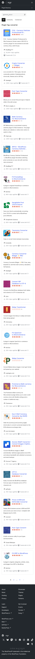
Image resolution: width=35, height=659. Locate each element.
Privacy (4, 598)
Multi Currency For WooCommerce (19, 118)
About (3, 589)
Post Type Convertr (19, 528)
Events (20, 607)
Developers (5, 610)
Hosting (4, 595)
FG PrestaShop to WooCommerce (18, 178)
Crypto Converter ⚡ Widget (18, 64)
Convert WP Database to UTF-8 (19, 282)
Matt (4, 622)
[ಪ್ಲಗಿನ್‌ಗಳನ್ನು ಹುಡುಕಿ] (24, 14)
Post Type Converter (19, 91)
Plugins (20, 595)
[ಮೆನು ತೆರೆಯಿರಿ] (32, 2)
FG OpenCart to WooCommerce (18, 334)
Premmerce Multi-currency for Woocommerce (21, 385)
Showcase (21, 589)
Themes (20, 592)
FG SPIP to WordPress (20, 553)
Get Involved (22, 604)
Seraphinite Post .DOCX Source (18, 203)
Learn (3, 604)
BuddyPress (6, 628)
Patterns (21, 598)
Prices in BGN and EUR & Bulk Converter (20, 501)
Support (4, 607)
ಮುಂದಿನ (24, 580)
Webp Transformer (19, 307)
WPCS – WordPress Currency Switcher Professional (19, 148)
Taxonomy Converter (19, 230)
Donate (21, 610)
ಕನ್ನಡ (7, 635)
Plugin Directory (6, 7)
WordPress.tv (7, 613)
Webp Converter (18, 358)
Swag (21, 613)
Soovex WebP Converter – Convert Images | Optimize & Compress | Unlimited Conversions (22, 443)
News (3, 592)
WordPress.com (7, 619)
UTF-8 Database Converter (19, 473)
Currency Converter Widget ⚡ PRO (19, 255)
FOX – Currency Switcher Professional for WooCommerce (21, 31)
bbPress (5, 625)
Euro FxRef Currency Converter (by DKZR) (19, 415)
